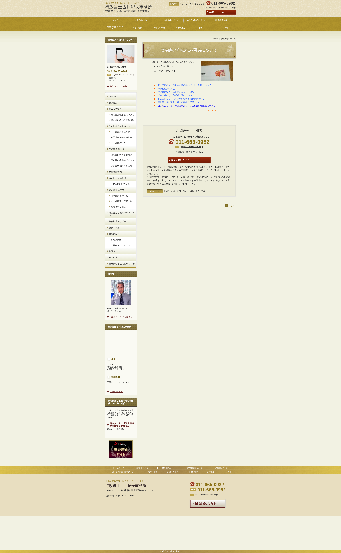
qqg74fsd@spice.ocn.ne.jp (224, 7)
